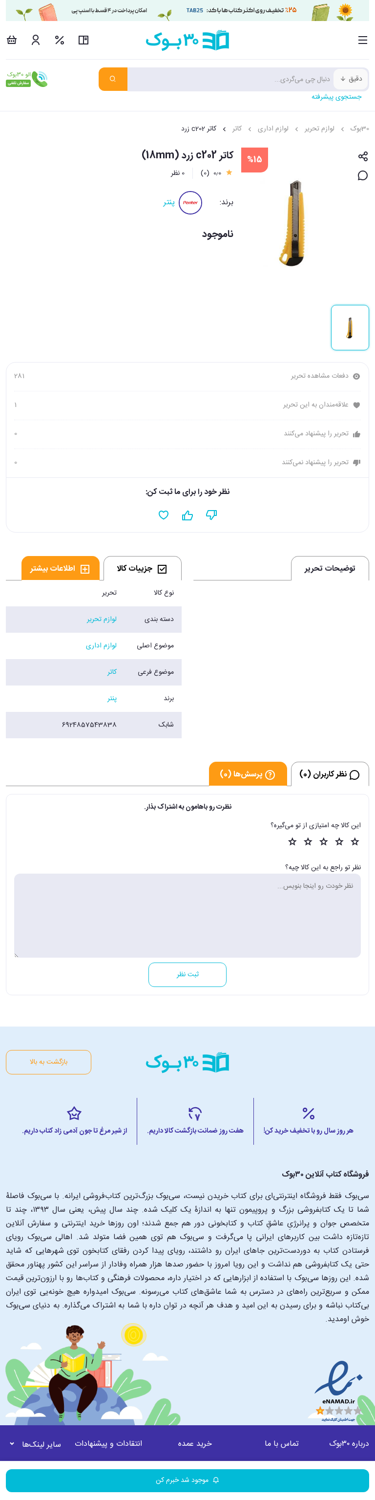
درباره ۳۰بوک (349, 1444)
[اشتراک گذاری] (363, 157)
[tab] (143, 568)
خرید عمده (195, 1444)
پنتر (169, 202)
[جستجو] (113, 79)
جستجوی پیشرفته (336, 97)
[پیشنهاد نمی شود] (212, 515)
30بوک (360, 129)
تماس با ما (282, 1444)
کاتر (237, 129)
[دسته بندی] (363, 40)
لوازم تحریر (319, 129)
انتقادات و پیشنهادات (108, 1444)
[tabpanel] (94, 659)
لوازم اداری (273, 129)
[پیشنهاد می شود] (188, 515)
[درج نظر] (363, 176)
